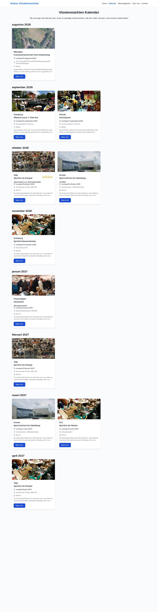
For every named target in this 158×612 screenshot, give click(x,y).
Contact (144, 3)
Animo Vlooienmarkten (24, 3)
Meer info (19, 76)
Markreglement (124, 3)
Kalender (112, 3)
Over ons (136, 3)
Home (104, 3)
